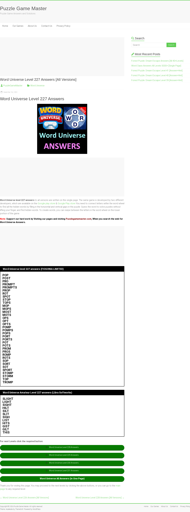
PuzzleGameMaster (12, 85)
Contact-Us (46, 26)
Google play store (46, 203)
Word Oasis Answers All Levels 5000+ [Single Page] (156, 65)
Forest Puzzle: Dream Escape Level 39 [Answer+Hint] (156, 80)
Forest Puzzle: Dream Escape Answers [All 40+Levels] (157, 60)
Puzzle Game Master (23, 8)
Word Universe (37, 85)
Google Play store (66, 203)
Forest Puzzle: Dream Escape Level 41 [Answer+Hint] (156, 70)
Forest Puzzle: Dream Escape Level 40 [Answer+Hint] (156, 75)
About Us (32, 26)
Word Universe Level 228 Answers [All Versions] (100, 497)
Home (5, 26)
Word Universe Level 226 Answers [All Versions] (24, 497)
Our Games (18, 26)
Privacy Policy (63, 26)
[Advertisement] (62, 56)
